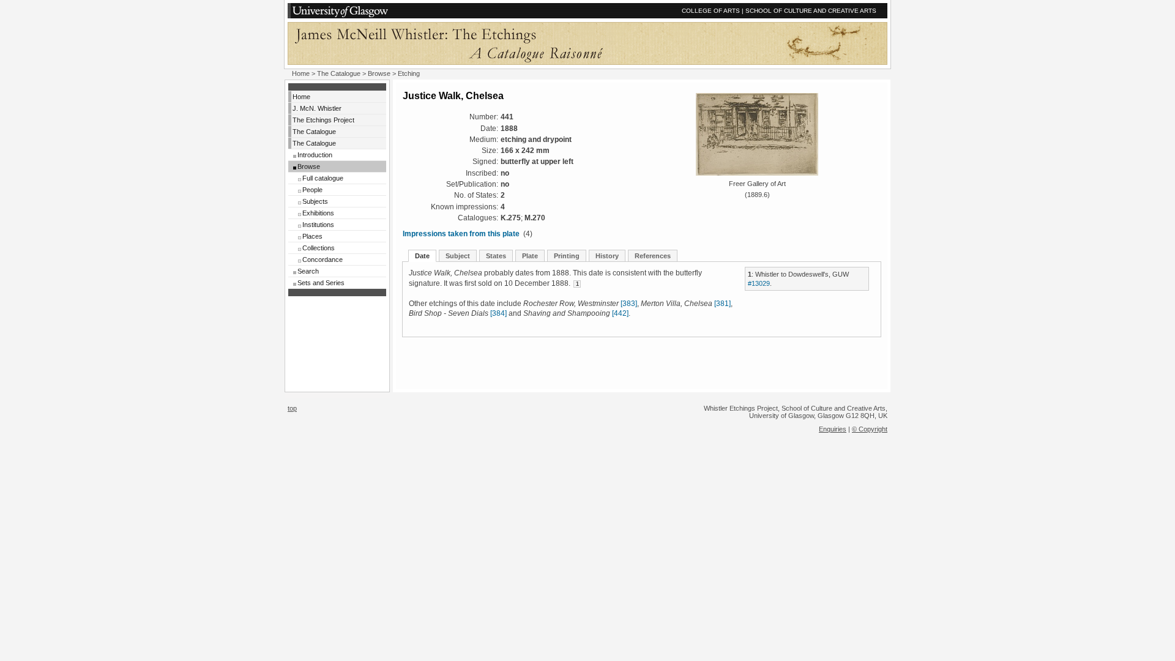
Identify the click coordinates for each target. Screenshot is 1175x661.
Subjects (315, 201)
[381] (722, 303)
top (292, 408)
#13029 (759, 283)
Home (301, 73)
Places (312, 236)
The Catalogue (338, 73)
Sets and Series (321, 282)
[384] (498, 313)
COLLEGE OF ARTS (711, 10)
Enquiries (832, 429)
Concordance (322, 259)
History (607, 256)
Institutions (318, 224)
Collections (318, 248)
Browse (379, 73)
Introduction (314, 155)
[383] (629, 303)
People (312, 189)
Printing (567, 256)
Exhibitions (318, 213)
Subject (458, 256)
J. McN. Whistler (317, 108)
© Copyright (869, 429)
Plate (530, 256)
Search (308, 271)
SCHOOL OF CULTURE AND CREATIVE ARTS (810, 10)
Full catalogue (322, 178)
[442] (620, 313)
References (653, 256)
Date (422, 256)
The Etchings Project (323, 120)
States (496, 256)
